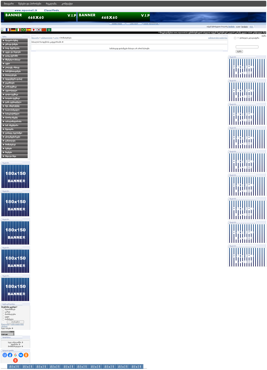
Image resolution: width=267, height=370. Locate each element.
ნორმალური (10, 314)
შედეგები (5, 324)
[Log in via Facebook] (10, 355)
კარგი (7, 312)
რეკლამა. (51, 3)
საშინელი (9, 319)
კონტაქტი (67, 3)
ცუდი (7, 317)
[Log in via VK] (21, 355)
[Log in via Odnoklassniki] (26, 355)
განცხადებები (46, 38)
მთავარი (9, 3)
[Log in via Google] (15, 355)
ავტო (56, 38)
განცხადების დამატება (217, 38)
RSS (251, 26)
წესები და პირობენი (29, 3)
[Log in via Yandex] (15, 360)
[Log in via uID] (4, 355)
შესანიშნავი (10, 309)
